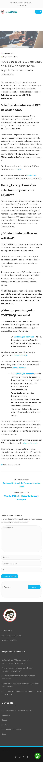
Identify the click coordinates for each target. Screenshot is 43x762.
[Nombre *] (21, 557)
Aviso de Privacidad (9, 640)
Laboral (14, 464)
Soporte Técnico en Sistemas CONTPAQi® (18, 711)
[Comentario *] (21, 551)
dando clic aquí (20, 356)
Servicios (5, 725)
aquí (19, 169)
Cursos (4, 720)
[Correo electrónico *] (21, 563)
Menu (37, 12)
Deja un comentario (10, 57)
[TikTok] (25, 5)
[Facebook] (17, 5)
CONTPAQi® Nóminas (23, 337)
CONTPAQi (7, 464)
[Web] (21, 570)
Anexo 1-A (31, 175)
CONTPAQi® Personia (24, 374)
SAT (19, 464)
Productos (6, 715)
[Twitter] (20, 5)
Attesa (4, 750)
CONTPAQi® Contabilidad (11, 729)
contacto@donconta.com (11, 636)
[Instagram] (23, 5)
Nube (4, 734)
